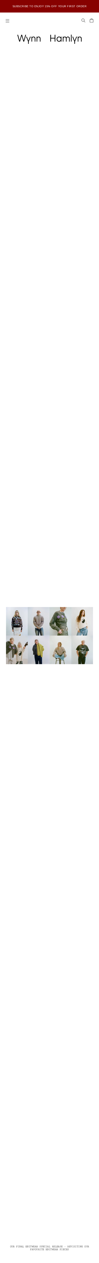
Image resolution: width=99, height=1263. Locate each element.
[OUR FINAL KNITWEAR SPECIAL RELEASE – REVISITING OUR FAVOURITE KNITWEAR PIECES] (49, 635)
